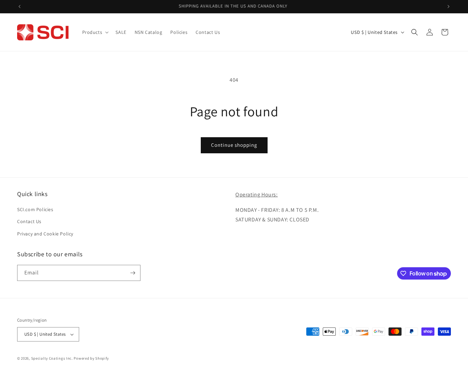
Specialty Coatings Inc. (52, 358)
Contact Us (29, 221)
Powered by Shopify (91, 358)
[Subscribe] (132, 273)
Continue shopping (234, 145)
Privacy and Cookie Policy (45, 234)
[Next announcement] (448, 6)
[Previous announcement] (19, 6)
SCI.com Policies (35, 209)
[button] (95, 32)
